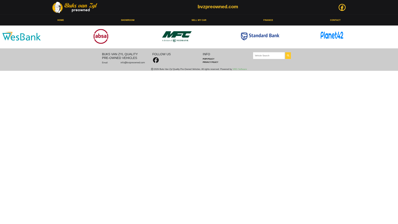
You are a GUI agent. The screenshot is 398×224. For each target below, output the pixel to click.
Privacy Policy (210, 62)
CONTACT (335, 20)
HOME (60, 20)
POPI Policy (208, 59)
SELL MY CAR (199, 20)
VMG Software (240, 69)
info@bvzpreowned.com (133, 62)
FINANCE (268, 20)
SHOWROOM (127, 20)
